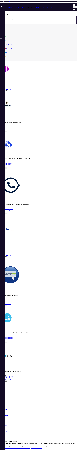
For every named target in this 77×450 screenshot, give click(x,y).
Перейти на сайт (8, 89)
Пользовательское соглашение (18, 448)
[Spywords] (7, 109)
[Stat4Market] (5, 71)
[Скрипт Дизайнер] (11, 193)
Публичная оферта (28, 448)
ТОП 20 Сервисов (7, 427)
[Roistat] (7, 360)
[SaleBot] (8, 235)
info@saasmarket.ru (7, 1)
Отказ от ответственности (37, 448)
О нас (5, 406)
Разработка (6, 425)
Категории (10, 7)
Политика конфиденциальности (6, 448)
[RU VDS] (7, 322)
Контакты (37, 7)
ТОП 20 (51, 7)
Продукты (17, 7)
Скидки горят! (30, 7)
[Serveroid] (8, 149)
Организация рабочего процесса (6, 163)
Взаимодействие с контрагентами (6, 209)
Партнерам (45, 7)
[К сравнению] (4, 88)
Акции (5, 422)
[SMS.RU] (10, 283)
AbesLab (21, 441)
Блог (22, 7)
